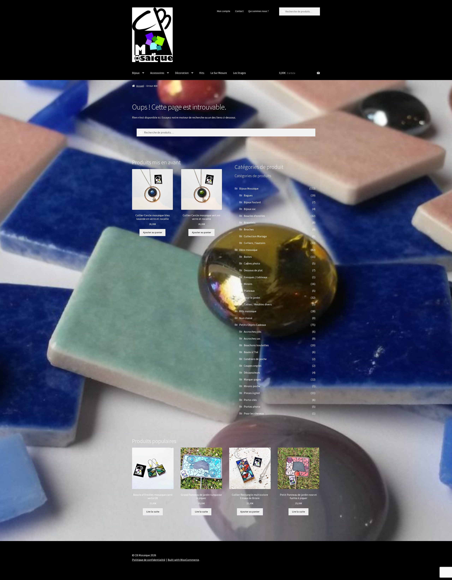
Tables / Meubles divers (258, 304)
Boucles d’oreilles (254, 216)
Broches (249, 229)
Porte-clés (250, 400)
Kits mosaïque (247, 311)
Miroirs (248, 284)
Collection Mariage (255, 236)
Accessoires (157, 73)
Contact (239, 11)
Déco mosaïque (248, 250)
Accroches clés (252, 331)
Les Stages (239, 73)
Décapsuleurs (252, 372)
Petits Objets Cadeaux (252, 324)
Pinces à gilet (252, 393)
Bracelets (249, 222)
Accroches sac (252, 338)
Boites (248, 256)
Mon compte (223, 11)
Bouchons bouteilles (256, 345)
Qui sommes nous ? (258, 11)
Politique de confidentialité (148, 559)
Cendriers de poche (255, 359)
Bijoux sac (250, 209)
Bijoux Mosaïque (248, 188)
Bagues (248, 195)
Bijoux (135, 73)
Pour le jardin (252, 297)
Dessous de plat (253, 270)
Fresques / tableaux (255, 277)
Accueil (140, 85)
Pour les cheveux (254, 413)
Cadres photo (252, 263)
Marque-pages (252, 379)
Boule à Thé (251, 352)
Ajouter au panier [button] (152, 232)
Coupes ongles (252, 365)
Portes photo (252, 406)
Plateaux (249, 290)
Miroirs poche (252, 386)
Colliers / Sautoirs (254, 243)
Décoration (182, 73)
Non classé (245, 318)
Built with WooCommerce (183, 559)
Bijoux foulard (252, 202)
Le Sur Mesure (218, 73)
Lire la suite (152, 511)
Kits (201, 73)
